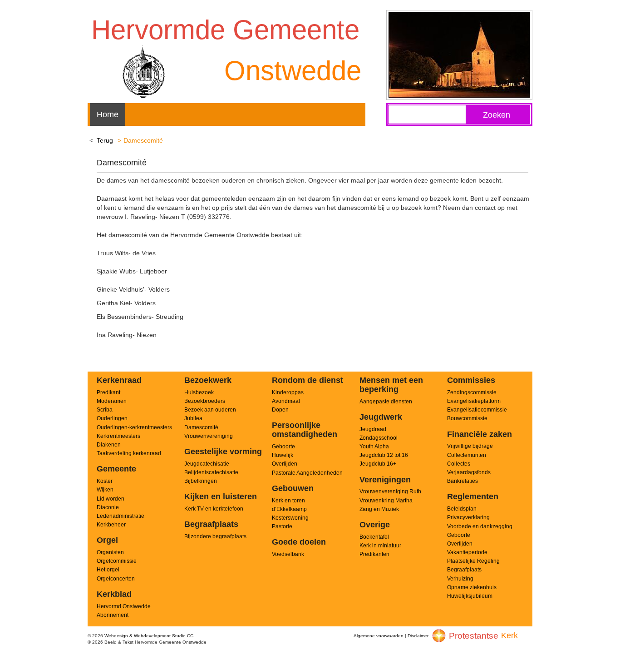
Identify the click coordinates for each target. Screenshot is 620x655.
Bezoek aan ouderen (210, 410)
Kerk (509, 635)
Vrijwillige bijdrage (470, 446)
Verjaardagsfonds (469, 472)
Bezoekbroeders (204, 401)
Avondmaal (286, 401)
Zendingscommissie (472, 392)
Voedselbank (288, 554)
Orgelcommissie (117, 561)
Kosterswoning (290, 518)
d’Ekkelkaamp (289, 509)
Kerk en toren (288, 500)
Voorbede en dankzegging (479, 526)
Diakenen (109, 445)
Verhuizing (460, 579)
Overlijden (284, 464)
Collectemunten (466, 455)
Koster (105, 481)
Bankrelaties (462, 481)
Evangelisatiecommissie (477, 410)
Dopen (280, 410)
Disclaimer (418, 635)
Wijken (105, 489)
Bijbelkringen (200, 481)
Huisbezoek (199, 392)
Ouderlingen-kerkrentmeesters (134, 427)
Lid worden (110, 499)
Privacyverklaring (468, 517)
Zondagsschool (378, 438)
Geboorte (283, 446)
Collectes (458, 464)
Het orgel (108, 569)
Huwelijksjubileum (469, 596)
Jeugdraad (372, 429)
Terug (105, 140)
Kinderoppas (288, 392)
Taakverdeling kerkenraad (129, 453)
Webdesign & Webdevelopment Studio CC (148, 635)
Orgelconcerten (116, 579)
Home (107, 114)
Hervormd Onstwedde (124, 606)
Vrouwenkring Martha (386, 500)
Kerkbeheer (111, 524)
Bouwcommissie (467, 418)
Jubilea (193, 418)
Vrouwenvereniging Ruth (390, 491)
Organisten (110, 552)
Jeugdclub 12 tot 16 (383, 455)
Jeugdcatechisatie (206, 464)
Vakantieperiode (467, 552)
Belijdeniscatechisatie (211, 472)
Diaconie (108, 507)
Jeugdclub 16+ (377, 464)
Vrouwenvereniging (208, 436)
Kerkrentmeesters (118, 436)
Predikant (108, 392)
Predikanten (374, 554)
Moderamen (112, 401)
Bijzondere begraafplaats (215, 536)
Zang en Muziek (379, 509)
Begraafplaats (464, 569)
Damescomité (201, 427)
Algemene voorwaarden (378, 635)
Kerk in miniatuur (380, 545)
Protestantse (473, 635)
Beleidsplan (462, 509)
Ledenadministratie (120, 516)
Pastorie (282, 526)
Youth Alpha (374, 446)
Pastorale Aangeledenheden (307, 473)
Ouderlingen (112, 418)
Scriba (105, 410)
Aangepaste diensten (385, 401)
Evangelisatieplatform (474, 401)
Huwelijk (282, 455)
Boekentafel (374, 537)
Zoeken (496, 114)
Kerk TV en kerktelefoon (213, 509)
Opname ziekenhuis (472, 587)
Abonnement (112, 615)
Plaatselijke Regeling (473, 561)
